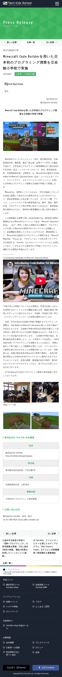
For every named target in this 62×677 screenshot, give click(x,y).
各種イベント (12, 602)
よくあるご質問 (42, 606)
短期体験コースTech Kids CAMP (42, 586)
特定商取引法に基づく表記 (13, 653)
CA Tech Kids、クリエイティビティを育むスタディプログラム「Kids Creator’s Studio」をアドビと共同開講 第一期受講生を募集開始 (46, 546)
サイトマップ (12, 611)
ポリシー (39, 647)
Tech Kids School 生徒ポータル (17, 626)
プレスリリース (13, 569)
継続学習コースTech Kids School (13, 586)
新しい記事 (12, 42)
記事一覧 (31, 42)
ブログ (38, 602)
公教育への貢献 (13, 647)
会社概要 (10, 642)
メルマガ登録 (12, 606)
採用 (37, 652)
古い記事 (50, 42)
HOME (4, 569)
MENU (57, 3)
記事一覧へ (8, 563)
